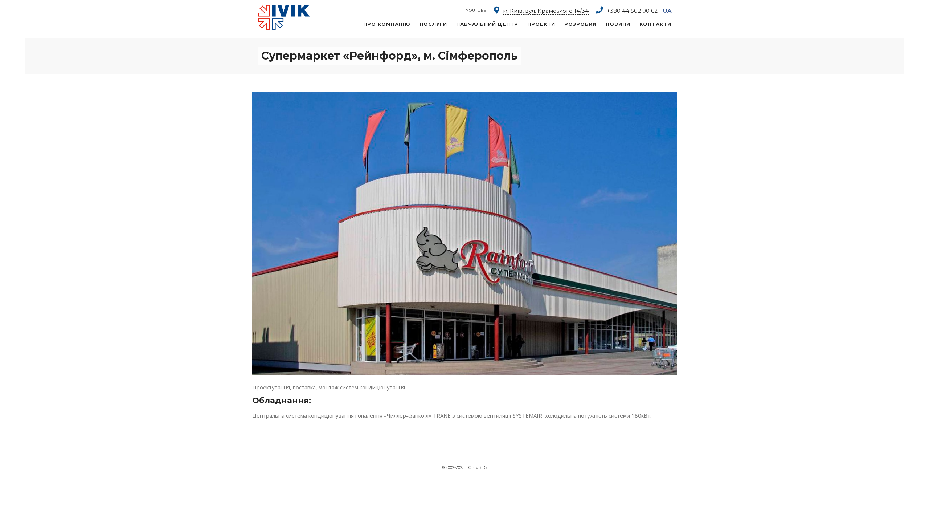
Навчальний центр (487, 24)
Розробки (580, 24)
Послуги (433, 24)
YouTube (476, 10)
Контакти (655, 24)
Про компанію (386, 24)
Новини (618, 24)
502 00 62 (632, 10)
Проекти (541, 24)
